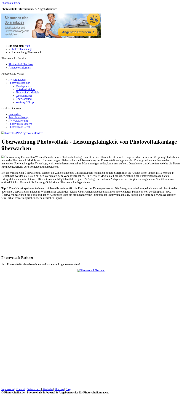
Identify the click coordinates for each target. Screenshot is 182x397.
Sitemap (59, 389)
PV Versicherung (18, 120)
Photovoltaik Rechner (21, 64)
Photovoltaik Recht (19, 126)
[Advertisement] (31, 227)
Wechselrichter (24, 95)
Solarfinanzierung (18, 117)
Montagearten (23, 86)
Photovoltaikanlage (21, 49)
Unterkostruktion (25, 89)
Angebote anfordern (20, 67)
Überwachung (24, 98)
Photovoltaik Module (27, 92)
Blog (68, 389)
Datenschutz (34, 389)
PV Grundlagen (17, 79)
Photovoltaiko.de (10, 2)
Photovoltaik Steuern (20, 123)
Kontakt (20, 389)
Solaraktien (15, 114)
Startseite (47, 389)
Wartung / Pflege (25, 102)
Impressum (7, 389)
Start (27, 45)
